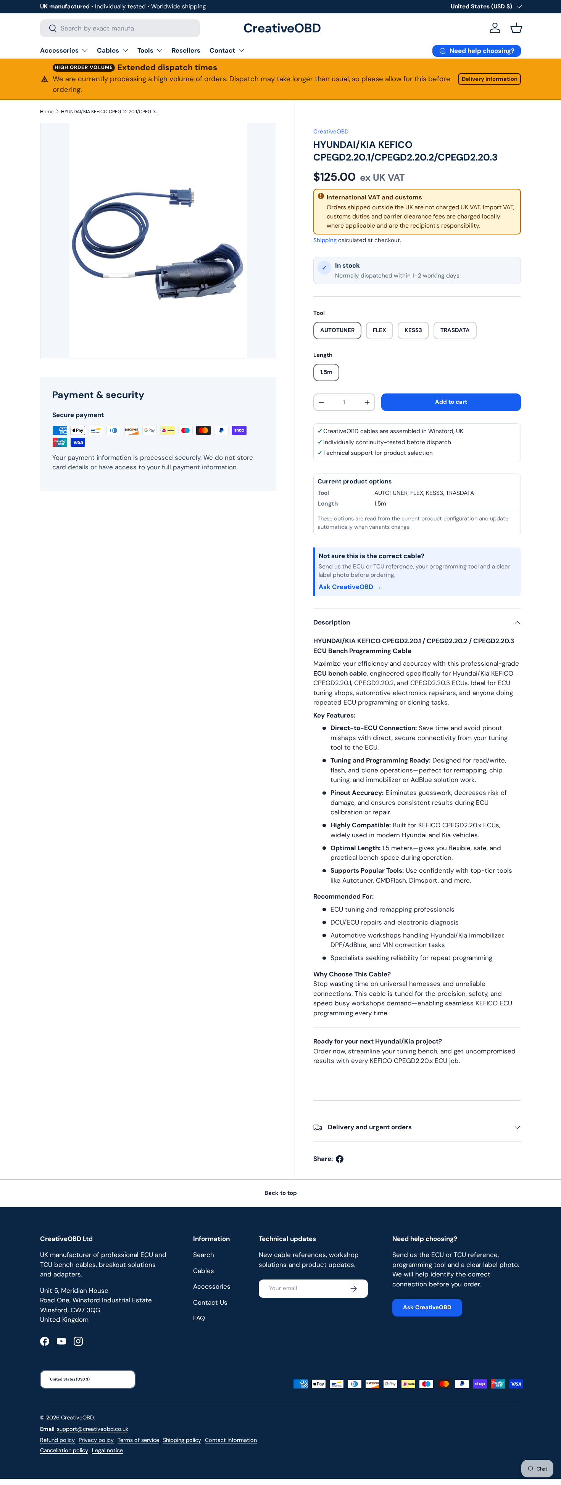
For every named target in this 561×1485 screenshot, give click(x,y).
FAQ (199, 1318)
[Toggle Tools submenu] (159, 50)
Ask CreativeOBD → (350, 587)
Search (203, 1255)
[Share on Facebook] (339, 1159)
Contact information (231, 1440)
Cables (108, 50)
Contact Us (210, 1302)
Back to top (280, 1193)
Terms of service (138, 1440)
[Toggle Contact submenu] (241, 50)
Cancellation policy (64, 1450)
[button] (516, 27)
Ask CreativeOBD (427, 1307)
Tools (145, 50)
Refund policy (57, 1440)
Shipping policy (182, 1440)
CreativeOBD (330, 131)
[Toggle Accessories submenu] (84, 50)
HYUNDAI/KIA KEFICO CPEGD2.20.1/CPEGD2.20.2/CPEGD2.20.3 (109, 111)
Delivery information (489, 79)
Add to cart (451, 402)
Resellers (186, 50)
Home (46, 111)
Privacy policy (96, 1440)
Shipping (325, 240)
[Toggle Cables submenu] (125, 50)
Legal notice (107, 1450)
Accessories (59, 50)
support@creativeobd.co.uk (92, 1429)
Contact (222, 50)
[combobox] (120, 28)
